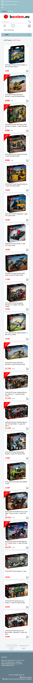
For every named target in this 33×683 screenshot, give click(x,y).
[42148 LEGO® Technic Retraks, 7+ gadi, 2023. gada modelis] (16, 233)
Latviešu (4, 11)
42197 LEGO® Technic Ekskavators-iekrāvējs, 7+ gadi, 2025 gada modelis (15, 95)
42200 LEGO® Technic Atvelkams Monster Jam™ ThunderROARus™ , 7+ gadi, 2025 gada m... (16, 424)
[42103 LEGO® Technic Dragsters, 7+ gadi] (16, 560)
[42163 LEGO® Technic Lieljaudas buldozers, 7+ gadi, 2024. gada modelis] (16, 173)
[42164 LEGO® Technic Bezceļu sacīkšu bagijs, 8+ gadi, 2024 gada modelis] (16, 263)
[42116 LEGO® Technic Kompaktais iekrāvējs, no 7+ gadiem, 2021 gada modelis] (16, 292)
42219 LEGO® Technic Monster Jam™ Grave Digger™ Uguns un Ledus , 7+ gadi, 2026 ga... (16, 513)
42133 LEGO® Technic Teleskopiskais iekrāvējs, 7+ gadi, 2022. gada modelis (15, 453)
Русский (10, 11)
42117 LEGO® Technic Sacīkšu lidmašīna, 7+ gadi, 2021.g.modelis (16, 333)
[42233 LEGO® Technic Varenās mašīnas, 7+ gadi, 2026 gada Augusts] (16, 54)
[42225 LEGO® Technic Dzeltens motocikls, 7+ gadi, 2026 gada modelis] (16, 144)
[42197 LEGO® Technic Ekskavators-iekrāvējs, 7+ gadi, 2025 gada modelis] (16, 84)
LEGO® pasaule (8, 40)
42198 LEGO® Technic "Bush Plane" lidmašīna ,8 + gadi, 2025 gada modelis (15, 363)
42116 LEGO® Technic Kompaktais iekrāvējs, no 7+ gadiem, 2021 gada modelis (14, 305)
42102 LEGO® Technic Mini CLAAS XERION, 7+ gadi (16, 482)
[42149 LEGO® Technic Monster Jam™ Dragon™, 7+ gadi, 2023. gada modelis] (16, 590)
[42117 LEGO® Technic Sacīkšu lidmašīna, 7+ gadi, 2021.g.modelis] (16, 322)
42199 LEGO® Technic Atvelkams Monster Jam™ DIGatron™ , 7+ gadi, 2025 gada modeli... (16, 394)
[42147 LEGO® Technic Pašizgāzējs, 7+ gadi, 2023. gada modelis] (16, 203)
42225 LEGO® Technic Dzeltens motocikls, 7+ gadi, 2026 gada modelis (16, 155)
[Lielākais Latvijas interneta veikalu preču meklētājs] (17, 679)
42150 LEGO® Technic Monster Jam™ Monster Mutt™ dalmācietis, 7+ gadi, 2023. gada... (16, 632)
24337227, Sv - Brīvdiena (10, 4)
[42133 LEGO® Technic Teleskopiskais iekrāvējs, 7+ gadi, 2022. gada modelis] (16, 441)
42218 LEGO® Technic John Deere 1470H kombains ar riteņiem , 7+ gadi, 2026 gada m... (16, 126)
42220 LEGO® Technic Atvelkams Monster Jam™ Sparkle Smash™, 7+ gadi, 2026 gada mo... (16, 543)
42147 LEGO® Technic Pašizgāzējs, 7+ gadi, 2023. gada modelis (16, 214)
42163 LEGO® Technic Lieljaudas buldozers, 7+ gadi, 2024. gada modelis (16, 185)
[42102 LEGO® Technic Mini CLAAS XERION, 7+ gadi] (16, 471)
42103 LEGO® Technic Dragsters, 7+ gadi (15, 571)
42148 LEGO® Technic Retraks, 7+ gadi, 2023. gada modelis (15, 244)
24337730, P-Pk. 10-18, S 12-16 (11, 1)
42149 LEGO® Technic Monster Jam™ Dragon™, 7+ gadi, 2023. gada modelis (15, 601)
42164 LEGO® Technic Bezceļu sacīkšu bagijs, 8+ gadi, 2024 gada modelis (15, 274)
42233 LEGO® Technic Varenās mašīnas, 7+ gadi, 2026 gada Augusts (16, 65)
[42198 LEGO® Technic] (16, 352)
